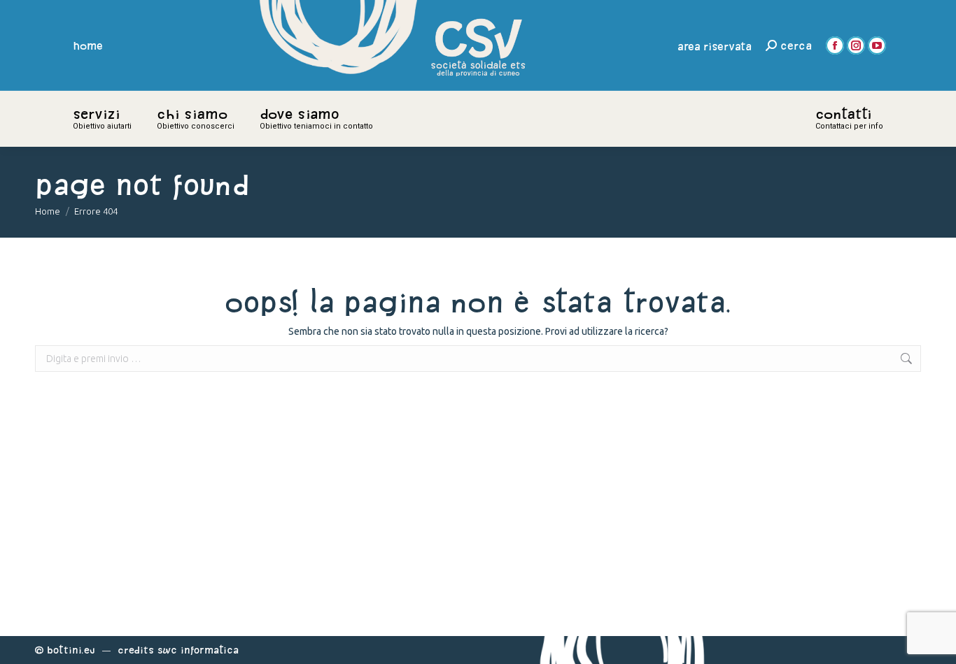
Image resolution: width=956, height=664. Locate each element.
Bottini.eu (71, 649)
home (88, 45)
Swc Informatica (198, 649)
